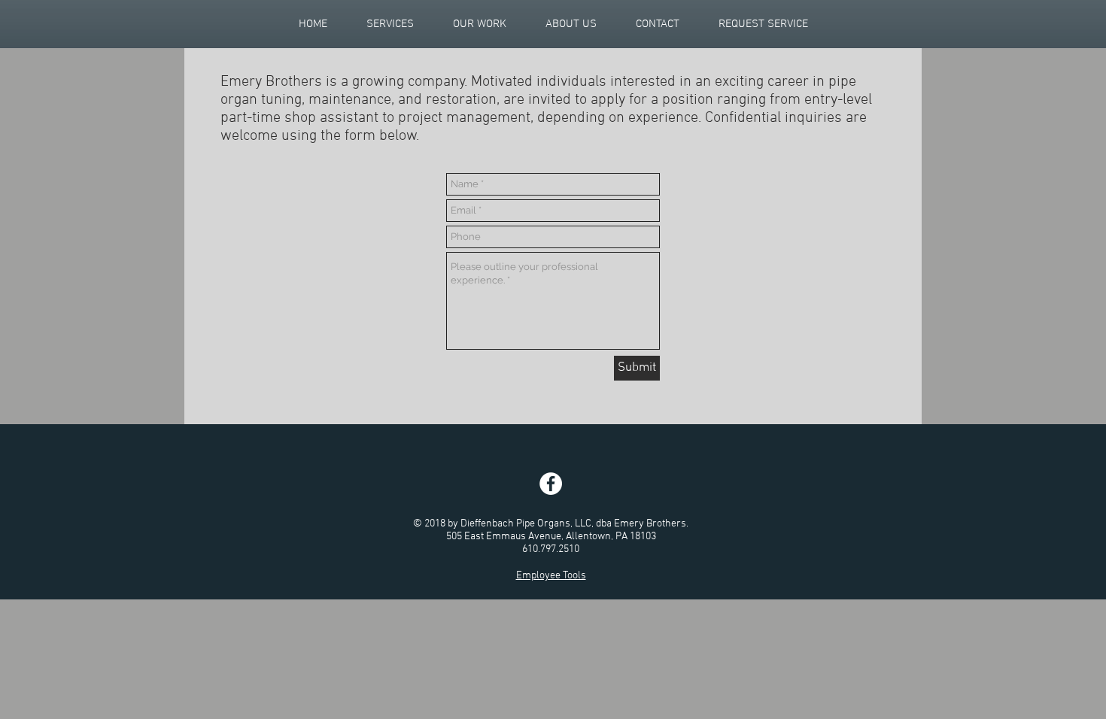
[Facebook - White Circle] (550, 483)
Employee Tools (551, 575)
